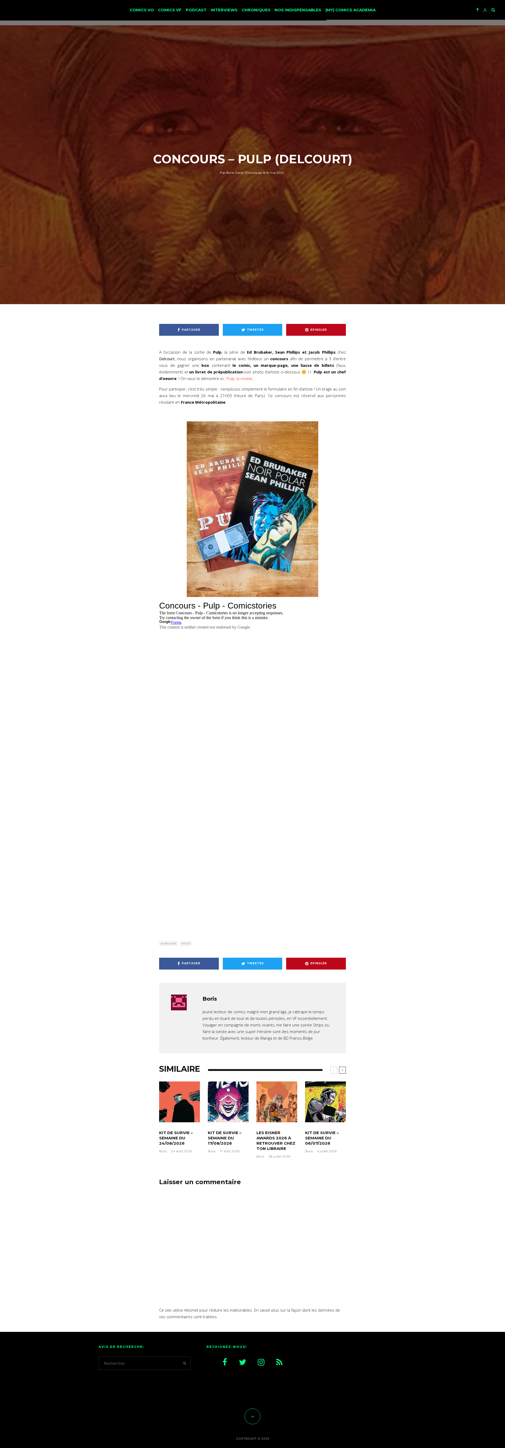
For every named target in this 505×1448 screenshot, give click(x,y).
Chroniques (256, 9)
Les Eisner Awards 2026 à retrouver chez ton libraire (275, 1140)
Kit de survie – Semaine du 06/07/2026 (322, 1138)
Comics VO (142, 9)
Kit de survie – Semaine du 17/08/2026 (224, 1138)
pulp (186, 943)
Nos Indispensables (298, 9)
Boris (227, 173)
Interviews (224, 9)
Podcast (196, 9)
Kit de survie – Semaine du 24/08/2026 (176, 1138)
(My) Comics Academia (350, 9)
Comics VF (169, 9)
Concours (169, 943)
